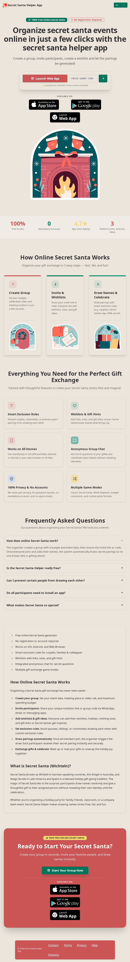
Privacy (82, 945)
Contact (53, 945)
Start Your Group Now (67, 870)
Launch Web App (47, 78)
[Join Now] (103, 78)
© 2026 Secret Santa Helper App (30, 949)
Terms (68, 945)
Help (95, 945)
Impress (53, 955)
